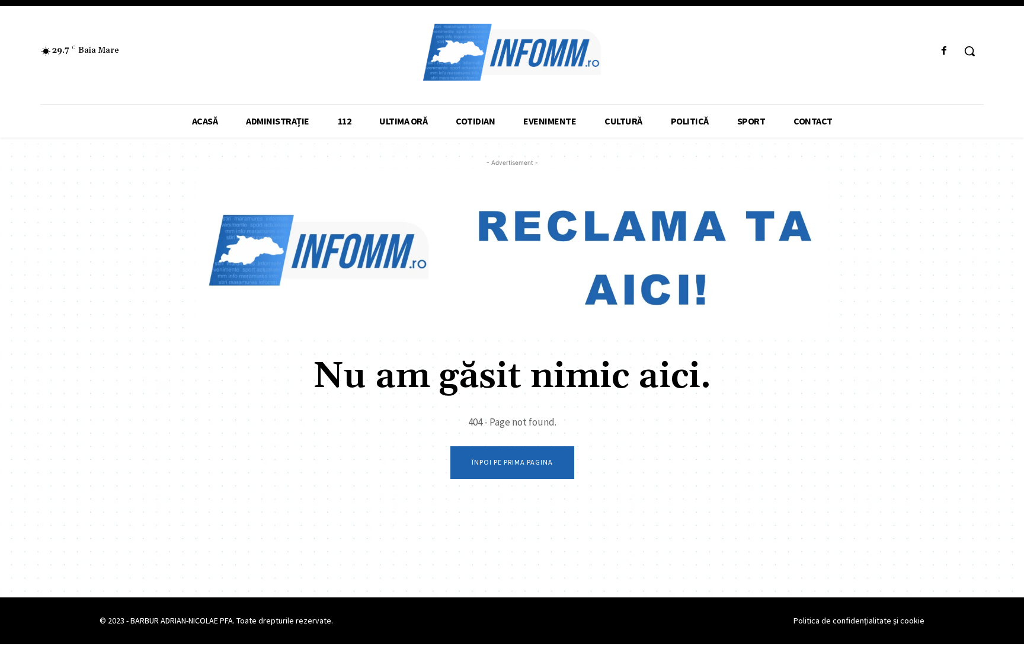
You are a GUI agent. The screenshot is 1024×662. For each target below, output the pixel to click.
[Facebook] (944, 51)
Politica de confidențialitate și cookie (858, 620)
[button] (969, 51)
